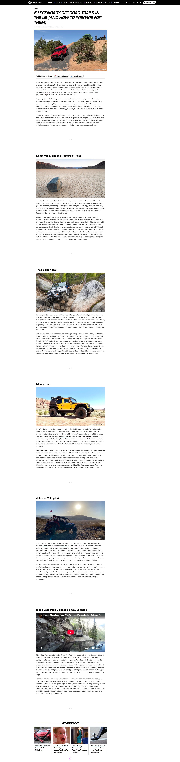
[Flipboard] (137, 2)
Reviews (116, 2)
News (50, 2)
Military (89, 2)
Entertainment (76, 2)
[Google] (133, 2)
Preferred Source (62, 76)
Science (99, 2)
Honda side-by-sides (50, 546)
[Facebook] (126, 2)
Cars (65, 2)
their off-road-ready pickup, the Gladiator (76, 436)
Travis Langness (41, 27)
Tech (58, 2)
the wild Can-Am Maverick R (71, 546)
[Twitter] (130, 2)
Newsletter (150, 2)
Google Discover (78, 76)
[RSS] (141, 2)
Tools (107, 2)
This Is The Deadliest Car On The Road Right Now (42, 748)
